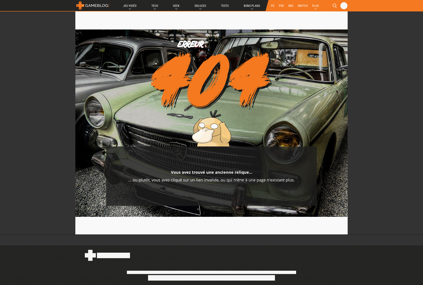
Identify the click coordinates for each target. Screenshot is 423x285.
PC (273, 5)
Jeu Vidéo (129, 5)
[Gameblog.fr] (92, 5)
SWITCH (303, 5)
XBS (290, 5)
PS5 (281, 5)
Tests (225, 5)
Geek (176, 5)
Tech (154, 5)
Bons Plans (252, 5)
